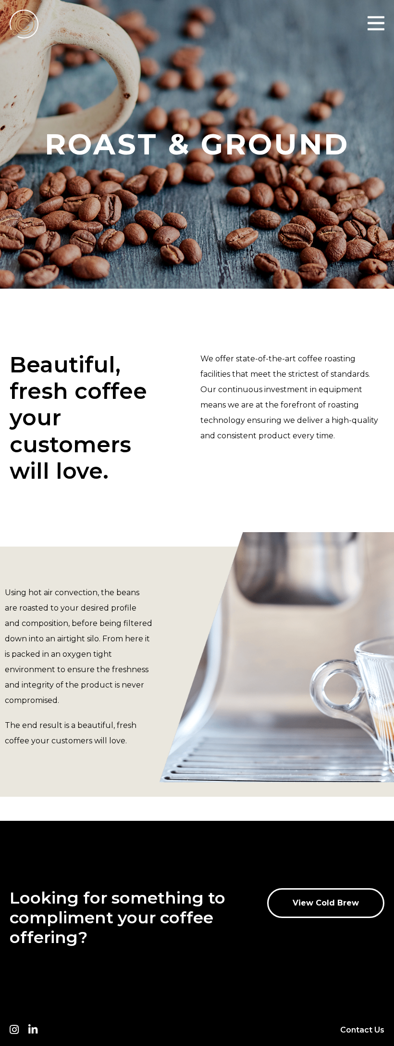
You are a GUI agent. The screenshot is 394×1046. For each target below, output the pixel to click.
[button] (325, 903)
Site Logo (34, 24)
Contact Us (362, 1029)
